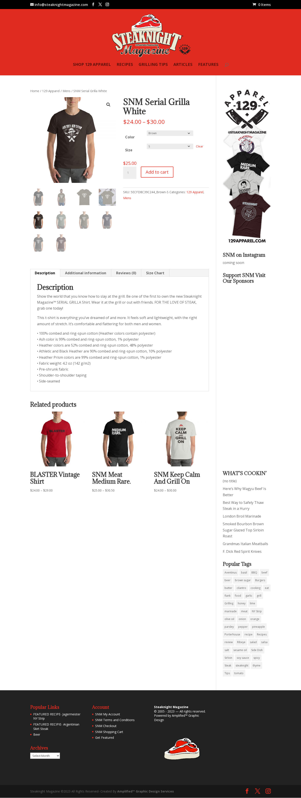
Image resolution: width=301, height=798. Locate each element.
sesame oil (240, 650)
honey (241, 603)
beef (264, 572)
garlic (248, 596)
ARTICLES (182, 65)
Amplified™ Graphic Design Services (145, 791)
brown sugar (243, 580)
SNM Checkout (106, 726)
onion (242, 619)
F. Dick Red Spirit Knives (242, 551)
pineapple (258, 627)
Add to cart (157, 172)
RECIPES (125, 65)
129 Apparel (51, 91)
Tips (227, 673)
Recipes (262, 634)
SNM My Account (107, 714)
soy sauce (243, 658)
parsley (229, 627)
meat (244, 611)
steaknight (242, 665)
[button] (108, 105)
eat (267, 588)
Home (34, 91)
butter (228, 588)
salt (227, 650)
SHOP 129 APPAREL (92, 65)
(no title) (230, 481)
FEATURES (208, 65)
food (238, 596)
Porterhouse (232, 634)
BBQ (254, 572)
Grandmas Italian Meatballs (245, 543)
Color (130, 137)
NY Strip (257, 611)
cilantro (241, 588)
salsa (264, 642)
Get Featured (104, 737)
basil (244, 572)
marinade (231, 611)
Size (128, 150)
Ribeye (241, 642)
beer (227, 580)
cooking (255, 588)
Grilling (229, 603)
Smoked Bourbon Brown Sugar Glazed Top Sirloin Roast (243, 529)
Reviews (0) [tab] (126, 273)
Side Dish (257, 650)
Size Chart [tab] (155, 273)
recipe (249, 634)
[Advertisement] (240, 374)
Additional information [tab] (85, 273)
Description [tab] (45, 273)
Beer (36, 734)
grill (259, 596)
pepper (243, 627)
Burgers (260, 580)
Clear (199, 146)
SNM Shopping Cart (109, 732)
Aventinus (231, 572)
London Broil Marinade (242, 516)
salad (253, 642)
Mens (67, 91)
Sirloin (228, 658)
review (229, 642)
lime (252, 603)
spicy (256, 658)
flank (227, 596)
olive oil (229, 619)
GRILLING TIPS (153, 65)
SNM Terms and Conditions (115, 720)
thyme (256, 665)
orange (254, 619)
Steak (228, 665)
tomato (238, 673)
